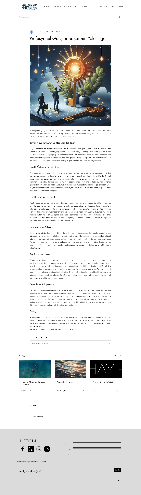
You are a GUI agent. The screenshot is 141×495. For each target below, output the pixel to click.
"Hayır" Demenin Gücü (103, 382)
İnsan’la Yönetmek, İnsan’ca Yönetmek (33, 383)
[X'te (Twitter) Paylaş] (36, 337)
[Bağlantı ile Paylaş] (47, 337)
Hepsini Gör (118, 356)
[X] (31, 449)
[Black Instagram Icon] (39, 449)
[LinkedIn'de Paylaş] (42, 337)
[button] (57, 6)
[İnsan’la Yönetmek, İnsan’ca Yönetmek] (35, 369)
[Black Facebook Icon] (22, 449)
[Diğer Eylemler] (110, 32)
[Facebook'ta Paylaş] (31, 337)
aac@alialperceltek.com (35, 461)
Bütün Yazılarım (24, 17)
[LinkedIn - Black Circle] (47, 449)
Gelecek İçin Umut (65, 382)
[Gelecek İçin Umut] (70, 369)
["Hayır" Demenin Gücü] (106, 369)
